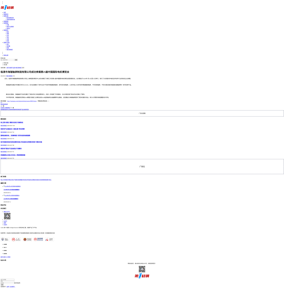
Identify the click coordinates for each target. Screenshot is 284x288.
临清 (6, 104)
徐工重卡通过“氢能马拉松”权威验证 (12, 122)
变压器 (8, 46)
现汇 (50, 179)
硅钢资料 (6, 30)
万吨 (4, 179)
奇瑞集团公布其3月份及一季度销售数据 (13, 155)
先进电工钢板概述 (5, 107)
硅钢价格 (6, 16)
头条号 (5, 221)
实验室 (36, 179)
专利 (8, 37)
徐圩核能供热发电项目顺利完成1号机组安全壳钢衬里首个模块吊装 (21, 142)
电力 (8, 44)
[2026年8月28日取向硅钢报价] (12, 195)
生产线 (14, 179)
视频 (8, 33)
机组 (29, 179)
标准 (8, 40)
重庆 (22, 179)
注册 (8, 286)
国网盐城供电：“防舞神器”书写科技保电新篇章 (15, 135)
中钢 (9, 179)
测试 (24, 179)
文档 (8, 39)
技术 (26, 179)
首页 (5, 12)
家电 (8, 47)
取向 (17, 179)
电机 (6, 179)
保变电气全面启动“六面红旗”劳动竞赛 (13, 129)
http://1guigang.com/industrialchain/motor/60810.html (21, 101)
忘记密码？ (12, 286)
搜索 (16, 59)
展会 (2, 104)
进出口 (8, 28)
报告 (8, 32)
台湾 (11, 179)
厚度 (44, 179)
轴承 (4, 104)
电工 (2, 179)
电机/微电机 (10, 49)
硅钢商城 (6, 21)
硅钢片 (47, 179)
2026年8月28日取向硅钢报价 (11, 198)
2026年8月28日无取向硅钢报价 (12, 189)
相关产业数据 (10, 26)
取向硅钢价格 (10, 17)
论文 (8, 35)
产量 (8, 24)
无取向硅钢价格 (11, 19)
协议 (31, 179)
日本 (39, 179)
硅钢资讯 (6, 14)
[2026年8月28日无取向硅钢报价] (12, 186)
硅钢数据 (6, 23)
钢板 (34, 179)
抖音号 (5, 224)
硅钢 (19, 179)
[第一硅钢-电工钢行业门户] (7, 9)
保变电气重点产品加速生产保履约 (11, 148)
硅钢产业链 (6, 42)
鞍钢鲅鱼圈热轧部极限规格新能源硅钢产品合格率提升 (15, 109)
